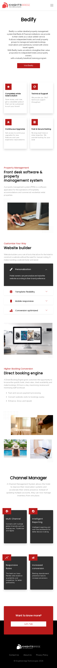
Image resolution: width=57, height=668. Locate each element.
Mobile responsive (24, 301)
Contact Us (14, 655)
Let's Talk (28, 624)
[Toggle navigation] (51, 5)
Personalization (23, 269)
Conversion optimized (26, 310)
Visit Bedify (28, 65)
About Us (27, 655)
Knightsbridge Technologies (27, 661)
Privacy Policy (42, 655)
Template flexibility (25, 291)
